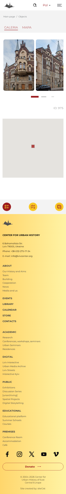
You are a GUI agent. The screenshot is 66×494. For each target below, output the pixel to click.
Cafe (5, 445)
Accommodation (12, 441)
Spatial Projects (11, 399)
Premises (9, 431)
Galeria (11, 27)
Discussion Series (12, 391)
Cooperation (9, 282)
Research (8, 337)
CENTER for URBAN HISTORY (21, 235)
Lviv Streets (9, 370)
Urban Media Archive (14, 366)
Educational (12, 410)
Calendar (9, 309)
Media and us (10, 290)
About (7, 265)
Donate (30, 466)
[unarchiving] (10, 395)
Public (7, 381)
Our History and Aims (14, 271)
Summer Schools (12, 420)
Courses (7, 424)
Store (7, 315)
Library (8, 304)
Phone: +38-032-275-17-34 (16, 251)
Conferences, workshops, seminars (21, 341)
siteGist (41, 488)
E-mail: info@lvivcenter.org (17, 256)
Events (7, 298)
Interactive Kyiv (11, 374)
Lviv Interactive (11, 362)
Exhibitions (9, 387)
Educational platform (14, 416)
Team (6, 275)
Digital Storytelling (13, 403)
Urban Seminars (11, 345)
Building (7, 279)
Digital (8, 356)
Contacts (9, 321)
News (6, 286)
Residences (9, 349)
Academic (9, 332)
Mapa (26, 27)
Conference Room (12, 437)
